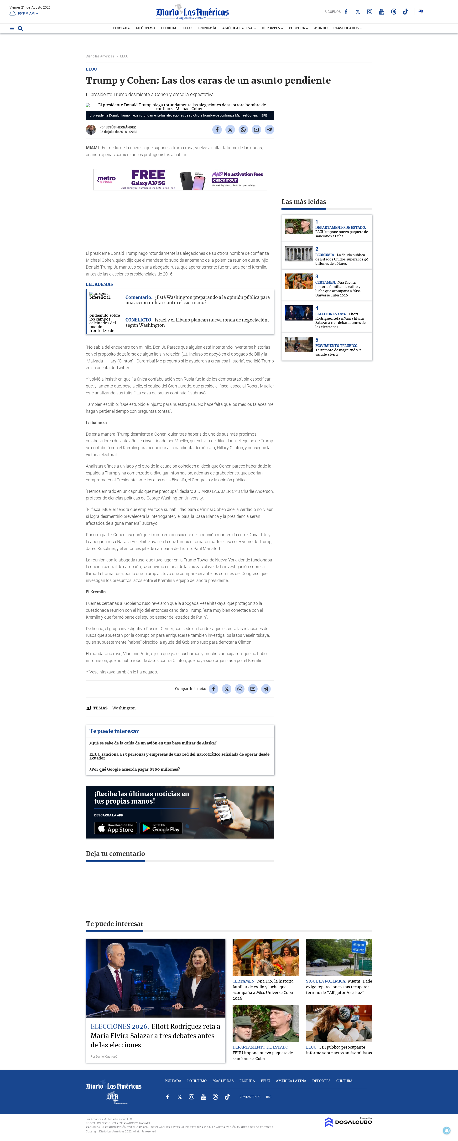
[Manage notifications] (447, 1130)
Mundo (321, 28)
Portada (121, 28)
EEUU (187, 28)
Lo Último (145, 28)
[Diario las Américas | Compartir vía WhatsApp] (243, 129)
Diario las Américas (100, 56)
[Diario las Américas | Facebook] (346, 11)
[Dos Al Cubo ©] (348, 1126)
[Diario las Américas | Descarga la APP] (117, 828)
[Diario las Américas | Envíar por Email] (256, 129)
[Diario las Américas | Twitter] (358, 11)
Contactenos (250, 1097)
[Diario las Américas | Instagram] (370, 12)
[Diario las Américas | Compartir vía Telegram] (269, 129)
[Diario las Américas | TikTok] (406, 12)
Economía (207, 28)
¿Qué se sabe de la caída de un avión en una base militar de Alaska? (153, 743)
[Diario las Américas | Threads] (394, 12)
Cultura (297, 28)
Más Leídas (223, 1081)
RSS (268, 1097)
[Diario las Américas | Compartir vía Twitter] (230, 129)
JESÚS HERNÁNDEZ (120, 127)
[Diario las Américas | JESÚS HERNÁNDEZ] (91, 132)
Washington (124, 708)
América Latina (237, 28)
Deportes (271, 28)
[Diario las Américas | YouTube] (382, 12)
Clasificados (346, 28)
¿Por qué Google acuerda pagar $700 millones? (134, 769)
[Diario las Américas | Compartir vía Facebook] (217, 129)
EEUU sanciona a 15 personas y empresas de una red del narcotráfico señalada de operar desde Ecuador (179, 756)
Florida (169, 28)
